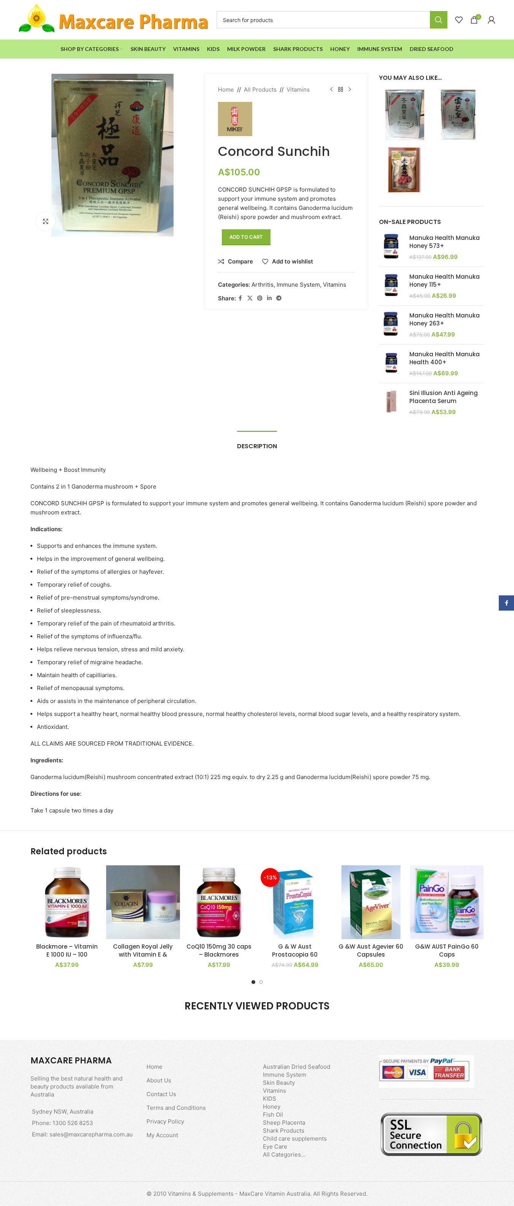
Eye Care (275, 1146)
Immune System (298, 284)
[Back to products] (340, 89)
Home (226, 89)
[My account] (491, 19)
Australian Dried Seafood (296, 1066)
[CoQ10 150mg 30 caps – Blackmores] (219, 902)
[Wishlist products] (458, 19)
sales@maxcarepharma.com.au (91, 1134)
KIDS (269, 1098)
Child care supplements (295, 1138)
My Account (162, 1135)
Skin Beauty (279, 1082)
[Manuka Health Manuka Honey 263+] (391, 324)
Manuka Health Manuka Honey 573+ (444, 242)
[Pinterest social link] (260, 298)
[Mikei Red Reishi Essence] (404, 169)
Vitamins (298, 89)
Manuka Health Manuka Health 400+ (444, 358)
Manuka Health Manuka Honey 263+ (444, 319)
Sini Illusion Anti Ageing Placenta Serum (443, 397)
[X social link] (250, 298)
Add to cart (246, 237)
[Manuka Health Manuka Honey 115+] (391, 286)
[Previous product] (331, 89)
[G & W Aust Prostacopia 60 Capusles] (295, 902)
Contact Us (161, 1094)
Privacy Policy (165, 1121)
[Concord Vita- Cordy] (404, 114)
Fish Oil (273, 1114)
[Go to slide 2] (261, 982)
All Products (260, 89)
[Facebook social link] (240, 298)
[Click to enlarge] (45, 221)
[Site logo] (114, 19)
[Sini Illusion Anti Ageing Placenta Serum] (391, 402)
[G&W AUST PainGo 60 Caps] (447, 902)
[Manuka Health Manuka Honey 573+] (391, 247)
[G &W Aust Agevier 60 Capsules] (371, 902)
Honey (271, 1106)
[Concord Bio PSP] (458, 114)
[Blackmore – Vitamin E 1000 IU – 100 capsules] (67, 902)
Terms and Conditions (176, 1107)
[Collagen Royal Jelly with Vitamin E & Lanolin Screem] (143, 902)
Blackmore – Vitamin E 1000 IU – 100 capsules (67, 954)
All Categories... (284, 1154)
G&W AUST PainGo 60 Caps (447, 950)
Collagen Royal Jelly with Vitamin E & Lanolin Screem (143, 954)
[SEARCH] (438, 20)
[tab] (257, 442)
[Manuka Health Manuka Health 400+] (391, 363)
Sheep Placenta (284, 1122)
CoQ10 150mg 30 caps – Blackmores (218, 950)
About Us (158, 1080)
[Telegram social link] (279, 298)
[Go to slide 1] (253, 982)
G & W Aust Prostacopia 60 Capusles (295, 954)
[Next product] (349, 89)
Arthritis (262, 284)
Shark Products (283, 1130)
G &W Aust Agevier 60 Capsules (371, 950)
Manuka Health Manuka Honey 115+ (444, 281)
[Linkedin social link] (269, 298)
